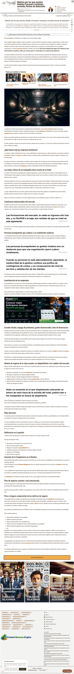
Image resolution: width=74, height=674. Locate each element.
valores (36, 503)
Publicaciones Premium (15, 612)
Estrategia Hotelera (26, 614)
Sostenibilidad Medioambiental (29, 620)
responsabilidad (23, 448)
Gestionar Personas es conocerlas (11, 590)
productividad (35, 379)
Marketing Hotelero (21, 11)
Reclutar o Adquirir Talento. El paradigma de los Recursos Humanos (53, 653)
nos (7, 38)
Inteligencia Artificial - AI (17, 618)
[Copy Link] (72, 32)
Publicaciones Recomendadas (26, 612)
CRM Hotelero (19, 620)
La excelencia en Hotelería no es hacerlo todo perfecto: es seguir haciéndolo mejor (55, 659)
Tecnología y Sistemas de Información (8, 620)
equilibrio (58, 464)
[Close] (26, 660)
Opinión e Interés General (26, 628)
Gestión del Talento (5, 628)
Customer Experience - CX (6, 624)
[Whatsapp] (72, 29)
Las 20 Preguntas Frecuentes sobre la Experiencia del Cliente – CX (36, 587)
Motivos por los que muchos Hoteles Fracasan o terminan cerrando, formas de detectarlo (31, 4)
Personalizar (7, 669)
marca (66, 351)
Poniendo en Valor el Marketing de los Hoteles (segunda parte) (61, 587)
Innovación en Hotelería (6, 618)
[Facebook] (72, 24)
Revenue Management (24, 464)
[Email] (72, 22)
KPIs (26, 509)
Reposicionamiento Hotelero (41, 10)
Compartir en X (62, 221)
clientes (8, 155)
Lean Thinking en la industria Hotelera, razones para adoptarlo (52, 633)
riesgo (13, 42)
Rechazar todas (14, 669)
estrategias (23, 166)
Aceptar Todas (22, 669)
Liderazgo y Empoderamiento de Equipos (19, 616)
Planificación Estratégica (6, 616)
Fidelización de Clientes (6, 626)
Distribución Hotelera (16, 626)
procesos (28, 543)
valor (55, 207)
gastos (19, 155)
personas (20, 48)
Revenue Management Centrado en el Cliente (30, 10)
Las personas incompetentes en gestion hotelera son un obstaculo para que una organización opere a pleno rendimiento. (35, 249)
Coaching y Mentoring (15, 628)
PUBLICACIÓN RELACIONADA (8, 598)
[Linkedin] (72, 20)
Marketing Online (5, 612)
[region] (15, 665)
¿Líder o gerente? (46, 632)
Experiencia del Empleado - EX (28, 626)
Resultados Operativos (5, 622)
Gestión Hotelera (21, 10)
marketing (41, 131)
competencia (9, 477)
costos (24, 155)
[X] (72, 27)
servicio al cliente (48, 129)
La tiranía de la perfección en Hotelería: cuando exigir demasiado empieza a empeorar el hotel (57, 657)
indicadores (51, 499)
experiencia (7, 133)
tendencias (29, 372)
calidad (55, 351)
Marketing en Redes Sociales (7, 614)
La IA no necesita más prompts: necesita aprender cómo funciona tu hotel (54, 643)
